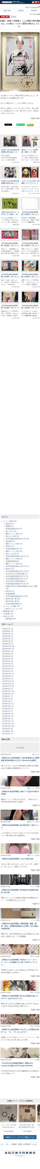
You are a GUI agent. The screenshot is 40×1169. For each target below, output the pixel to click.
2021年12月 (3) (8, 684)
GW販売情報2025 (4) (14, 549)
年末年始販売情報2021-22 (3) (17, 576)
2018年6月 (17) (8, 714)
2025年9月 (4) (7, 651)
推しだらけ (35, 754)
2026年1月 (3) (7, 644)
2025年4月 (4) (7, 656)
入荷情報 (13, 17)
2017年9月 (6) (7, 729)
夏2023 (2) (10, 569)
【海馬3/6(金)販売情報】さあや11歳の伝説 (17, 859)
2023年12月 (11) (8, 674)
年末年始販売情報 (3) (14, 604)
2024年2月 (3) (7, 671)
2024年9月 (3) (7, 669)
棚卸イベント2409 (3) (14, 559)
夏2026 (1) (10, 524)
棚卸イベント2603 (33, 788)
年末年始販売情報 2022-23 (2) (17, 571)
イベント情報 (35, 886)
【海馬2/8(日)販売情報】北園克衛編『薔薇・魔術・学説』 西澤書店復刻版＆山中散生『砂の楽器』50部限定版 (20, 926)
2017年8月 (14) (8, 731)
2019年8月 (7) (7, 696)
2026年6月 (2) (7, 631)
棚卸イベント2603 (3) (14, 534)
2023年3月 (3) (7, 679)
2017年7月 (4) (7, 734)
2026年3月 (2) (7, 639)
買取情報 (34, 10)
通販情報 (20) (8, 611)
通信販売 (21, 10)
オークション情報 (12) (11, 606)
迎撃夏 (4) (9, 526)
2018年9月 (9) (7, 709)
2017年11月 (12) (8, 724)
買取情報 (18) (11, 619)
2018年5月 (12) (8, 716)
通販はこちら (20, 1137)
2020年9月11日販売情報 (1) (16, 581)
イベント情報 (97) (10, 521)
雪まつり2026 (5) (12, 536)
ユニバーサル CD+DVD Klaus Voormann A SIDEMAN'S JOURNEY (8, 1126)
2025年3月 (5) (7, 659)
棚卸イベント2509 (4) (14, 544)
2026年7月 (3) (7, 629)
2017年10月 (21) (8, 726)
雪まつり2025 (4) (12, 554)
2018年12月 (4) (8, 704)
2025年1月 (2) (7, 664)
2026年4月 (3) (7, 636)
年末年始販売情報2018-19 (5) (17, 596)
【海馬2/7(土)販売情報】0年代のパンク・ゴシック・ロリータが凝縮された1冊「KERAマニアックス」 (19, 962)
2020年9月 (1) (7, 689)
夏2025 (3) (10, 546)
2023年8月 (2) (7, 676)
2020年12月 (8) (8, 686)
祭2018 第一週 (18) (13, 599)
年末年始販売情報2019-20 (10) (17, 584)
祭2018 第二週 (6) (12, 601)
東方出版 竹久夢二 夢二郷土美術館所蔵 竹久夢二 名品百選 (27, 1126)
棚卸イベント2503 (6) (14, 551)
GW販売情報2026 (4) (14, 529)
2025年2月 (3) (7, 661)
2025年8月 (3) (7, 654)
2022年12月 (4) (8, 681)
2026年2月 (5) (7, 641)
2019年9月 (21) (8, 694)
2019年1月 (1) (7, 701)
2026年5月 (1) (7, 634)
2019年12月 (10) (8, 691)
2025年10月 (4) (8, 649)
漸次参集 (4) (10, 541)
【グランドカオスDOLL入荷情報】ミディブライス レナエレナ (30, 183)
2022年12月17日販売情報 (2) (16, 574)
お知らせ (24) (8, 616)
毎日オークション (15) (14, 609)
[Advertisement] (20, 419)
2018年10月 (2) (8, 706)
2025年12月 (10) (8, 646)
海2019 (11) (10, 591)
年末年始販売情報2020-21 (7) (17, 579)
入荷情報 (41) (8, 614)
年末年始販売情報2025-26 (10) (17, 539)
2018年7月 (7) (7, 711)
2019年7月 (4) (7, 699)
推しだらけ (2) (11, 531)
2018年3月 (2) (7, 719)
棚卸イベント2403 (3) (14, 564)
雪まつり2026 (34, 956)
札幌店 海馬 (7, 10)
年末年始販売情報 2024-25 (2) (17, 556)
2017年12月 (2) (8, 721)
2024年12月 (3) (8, 666)
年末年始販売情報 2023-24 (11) (17, 566)
